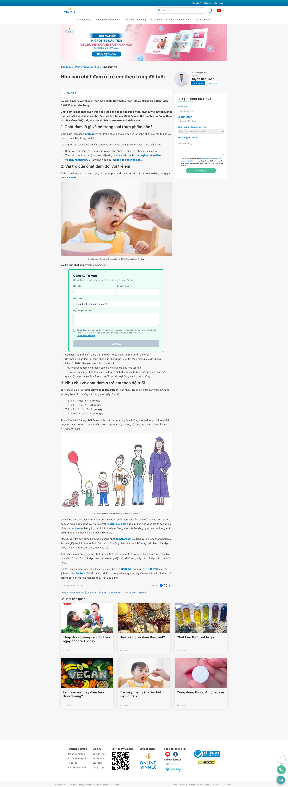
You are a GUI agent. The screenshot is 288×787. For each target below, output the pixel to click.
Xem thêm (67, 650)
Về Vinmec (156, 19)
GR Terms (227, 785)
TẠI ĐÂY (80, 573)
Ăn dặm (102, 592)
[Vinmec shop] (148, 761)
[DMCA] (206, 762)
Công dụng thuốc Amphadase (200, 692)
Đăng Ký (116, 343)
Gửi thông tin (201, 170)
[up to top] (281, 759)
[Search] (159, 10)
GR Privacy (216, 785)
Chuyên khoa (84, 19)
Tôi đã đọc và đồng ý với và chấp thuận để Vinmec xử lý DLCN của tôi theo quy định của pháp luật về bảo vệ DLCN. (202, 162)
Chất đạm (91, 592)
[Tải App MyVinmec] (120, 761)
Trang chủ (66, 67)
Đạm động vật (77, 592)
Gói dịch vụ (98, 758)
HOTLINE (126, 568)
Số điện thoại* (185, 117)
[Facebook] (161, 585)
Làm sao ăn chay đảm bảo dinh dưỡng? (83, 694)
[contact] (281, 769)
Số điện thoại (124, 286)
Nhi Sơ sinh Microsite (135, 592)
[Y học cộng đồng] (173, 764)
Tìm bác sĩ (196, 3)
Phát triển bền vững (135, 19)
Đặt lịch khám (198, 83)
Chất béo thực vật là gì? (195, 637)
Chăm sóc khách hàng (213, 3)
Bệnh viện (78, 298)
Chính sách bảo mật (86, 336)
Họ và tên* (183, 106)
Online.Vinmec (203, 19)
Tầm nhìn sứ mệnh (76, 754)
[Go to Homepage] (70, 10)
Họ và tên (78, 286)
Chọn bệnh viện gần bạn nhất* (193, 127)
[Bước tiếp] (173, 769)
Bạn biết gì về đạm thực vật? (142, 637)
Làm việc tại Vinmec (76, 767)
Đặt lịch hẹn (98, 767)
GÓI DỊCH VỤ (150, 568)
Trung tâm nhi (110, 67)
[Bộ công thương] (206, 754)
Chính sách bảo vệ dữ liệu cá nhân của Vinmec (191, 785)
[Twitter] (165, 585)
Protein (64, 592)
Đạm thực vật (115, 592)
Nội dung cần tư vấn (82, 310)
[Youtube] (167, 754)
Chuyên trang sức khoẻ (178, 19)
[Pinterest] (170, 585)
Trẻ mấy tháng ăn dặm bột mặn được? (140, 694)
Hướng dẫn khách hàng (108, 19)
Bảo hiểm (97, 763)
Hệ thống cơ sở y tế (76, 758)
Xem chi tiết (213, 83)
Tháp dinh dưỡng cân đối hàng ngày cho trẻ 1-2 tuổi (87, 639)
